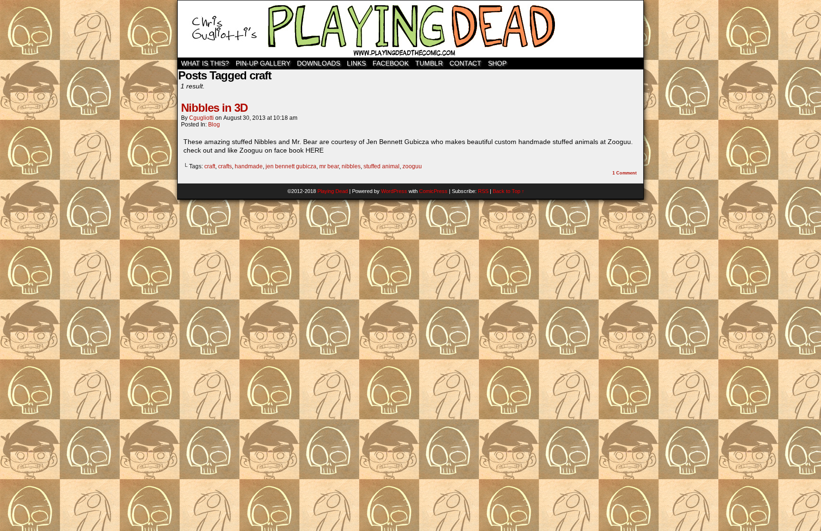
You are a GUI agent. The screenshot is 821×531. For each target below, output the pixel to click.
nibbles (351, 166)
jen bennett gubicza (291, 166)
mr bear (329, 166)
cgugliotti (201, 118)
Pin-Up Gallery (263, 63)
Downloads (318, 63)
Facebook (390, 63)
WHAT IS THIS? (205, 63)
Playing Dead (410, 29)
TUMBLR (429, 63)
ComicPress (433, 191)
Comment (624, 173)
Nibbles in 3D (214, 107)
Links (356, 63)
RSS (483, 191)
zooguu (412, 166)
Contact (465, 63)
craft (209, 166)
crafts (225, 166)
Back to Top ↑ (509, 191)
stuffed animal (381, 166)
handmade (249, 166)
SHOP (497, 63)
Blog (214, 124)
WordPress (394, 191)
